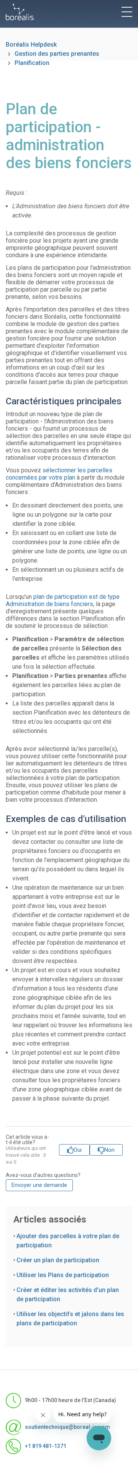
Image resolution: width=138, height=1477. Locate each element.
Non (109, 1149)
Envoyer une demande (39, 1185)
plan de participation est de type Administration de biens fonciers (63, 600)
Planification (32, 62)
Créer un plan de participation (57, 1260)
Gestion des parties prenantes (57, 53)
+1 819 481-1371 (45, 1446)
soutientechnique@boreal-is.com (66, 1426)
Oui (78, 1149)
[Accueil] (20, 12)
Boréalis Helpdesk (31, 44)
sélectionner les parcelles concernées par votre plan (59, 474)
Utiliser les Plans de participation (62, 1275)
